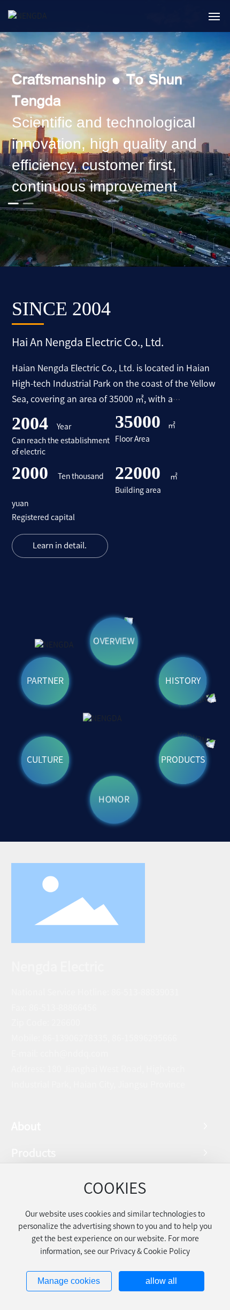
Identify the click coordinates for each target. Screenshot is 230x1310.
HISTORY (183, 680)
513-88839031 (151, 992)
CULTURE (45, 760)
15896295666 (150, 1038)
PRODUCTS (183, 760)
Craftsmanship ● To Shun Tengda (97, 90)
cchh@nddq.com (74, 1053)
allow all (161, 1280)
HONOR (114, 799)
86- (117, 992)
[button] (13, 203)
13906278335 (81, 1038)
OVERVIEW (114, 641)
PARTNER (45, 680)
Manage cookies (68, 1280)
